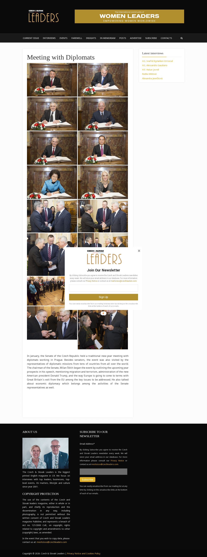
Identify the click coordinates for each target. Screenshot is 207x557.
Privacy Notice (91, 281)
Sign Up (103, 297)
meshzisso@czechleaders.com (123, 281)
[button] (103, 270)
